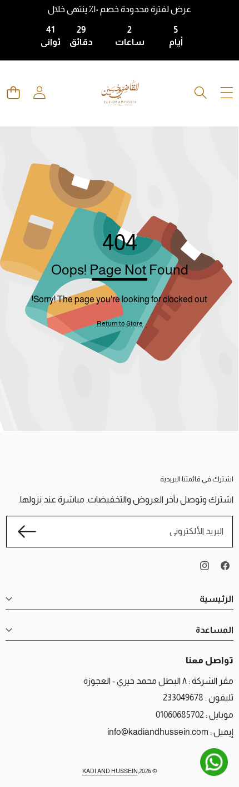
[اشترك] (26, 531)
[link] (120, 323)
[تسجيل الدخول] (39, 92)
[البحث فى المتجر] (200, 92)
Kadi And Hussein (110, 771)
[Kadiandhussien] (120, 92)
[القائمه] (226, 92)
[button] (13, 92)
